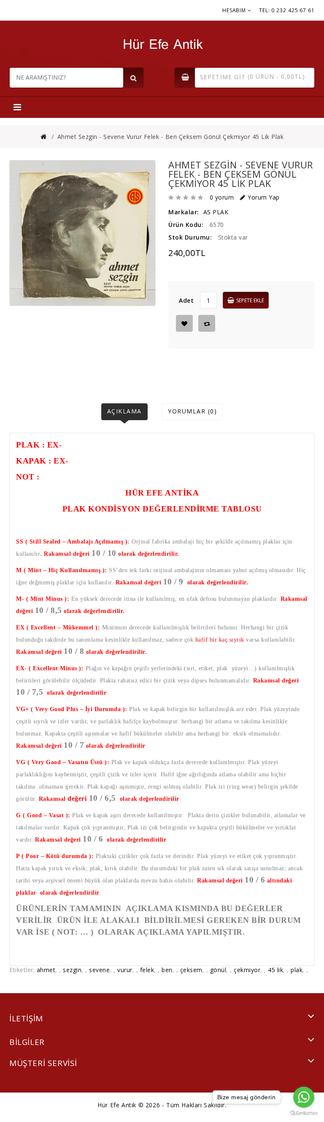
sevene (99, 970)
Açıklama (124, 411)
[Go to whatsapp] (303, 1097)
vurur (124, 970)
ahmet (46, 970)
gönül (218, 970)
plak (296, 970)
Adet (186, 300)
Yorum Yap (264, 197)
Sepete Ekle (250, 300)
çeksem (191, 970)
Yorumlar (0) (192, 411)
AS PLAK (216, 212)
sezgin (72, 970)
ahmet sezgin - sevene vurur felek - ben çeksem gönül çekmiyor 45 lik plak (170, 137)
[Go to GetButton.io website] (303, 1113)
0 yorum (222, 197)
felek (147, 970)
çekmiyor (247, 970)
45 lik (275, 970)
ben (167, 970)
